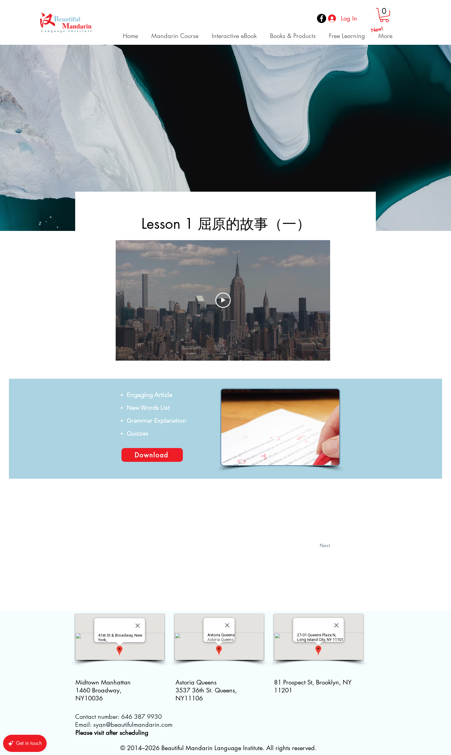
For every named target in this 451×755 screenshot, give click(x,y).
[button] (384, 15)
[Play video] (223, 300)
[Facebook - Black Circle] (321, 18)
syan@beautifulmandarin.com (132, 725)
